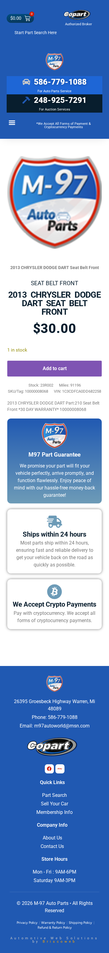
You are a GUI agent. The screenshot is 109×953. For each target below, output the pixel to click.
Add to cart (55, 368)
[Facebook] (49, 768)
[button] (12, 122)
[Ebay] (59, 768)
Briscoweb (60, 942)
